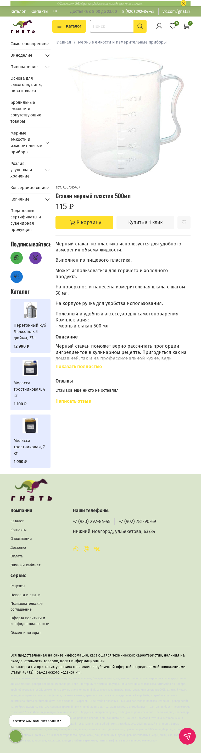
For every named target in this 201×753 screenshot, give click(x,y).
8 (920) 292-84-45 (138, 11)
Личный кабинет (25, 565)
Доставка (18, 547)
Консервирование (26, 187)
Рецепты (17, 586)
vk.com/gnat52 (177, 11)
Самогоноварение (26, 43)
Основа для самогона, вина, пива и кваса (26, 84)
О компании (21, 538)
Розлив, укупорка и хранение (21, 170)
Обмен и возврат (25, 633)
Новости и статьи (25, 595)
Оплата (16, 556)
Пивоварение (24, 66)
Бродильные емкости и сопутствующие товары (25, 112)
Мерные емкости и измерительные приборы (122, 42)
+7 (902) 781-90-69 (137, 521)
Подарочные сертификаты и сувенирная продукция (25, 220)
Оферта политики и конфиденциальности (29, 621)
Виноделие (21, 55)
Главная (63, 42)
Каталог (18, 11)
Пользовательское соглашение (26, 606)
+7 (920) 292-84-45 (91, 521)
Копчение (20, 199)
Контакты (39, 11)
